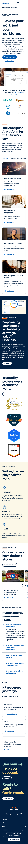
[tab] (5, 158)
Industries (5, 823)
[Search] (22, 2)
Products (4, 819)
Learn (3, 826)
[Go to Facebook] (14, 814)
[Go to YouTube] (21, 814)
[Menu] (25, 2)
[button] (14, 626)
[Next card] (24, 585)
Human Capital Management (10, 7)
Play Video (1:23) (8, 598)
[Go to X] (7, 814)
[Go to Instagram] (17, 814)
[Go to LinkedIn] (10, 814)
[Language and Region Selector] (18, 2)
